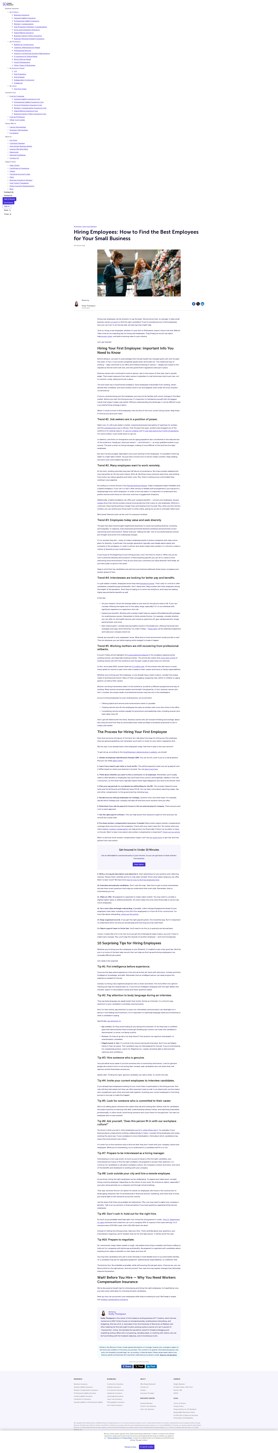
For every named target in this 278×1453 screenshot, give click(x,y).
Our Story (13, 140)
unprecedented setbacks (138, 655)
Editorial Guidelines (18, 155)
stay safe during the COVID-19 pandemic (162, 431)
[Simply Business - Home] (8, 4)
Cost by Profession (17, 117)
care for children (132, 431)
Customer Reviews (17, 143)
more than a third (168, 658)
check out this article (129, 914)
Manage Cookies (130, 1447)
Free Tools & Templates (19, 183)
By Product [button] (14, 12)
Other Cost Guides (17, 120)
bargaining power (147, 583)
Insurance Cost (10, 92)
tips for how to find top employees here (143, 880)
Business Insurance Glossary (21, 180)
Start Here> (139, 864)
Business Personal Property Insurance (29, 39)
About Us (8, 137)
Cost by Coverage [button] (17, 96)
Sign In (7, 206)
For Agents (14, 133)
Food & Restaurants (22, 62)
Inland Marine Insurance (24, 33)
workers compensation (118, 829)
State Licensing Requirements (22, 186)
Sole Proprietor (20, 74)
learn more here (151, 769)
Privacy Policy (127, 1438)
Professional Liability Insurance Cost (29, 102)
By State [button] (13, 86)
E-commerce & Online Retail (25, 56)
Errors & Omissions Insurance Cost (28, 105)
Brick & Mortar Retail (22, 59)
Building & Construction (24, 45)
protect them (106, 336)
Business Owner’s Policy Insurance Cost (30, 114)
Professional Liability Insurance (26, 21)
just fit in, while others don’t (146, 1130)
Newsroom (14, 152)
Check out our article (171, 832)
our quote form (156, 838)
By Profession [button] (15, 42)
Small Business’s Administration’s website (140, 752)
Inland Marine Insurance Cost (26, 111)
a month (114, 322)
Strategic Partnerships (19, 130)
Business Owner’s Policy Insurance (28, 36)
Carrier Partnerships (18, 127)
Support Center (10, 162)
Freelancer (18, 83)
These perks (152, 629)
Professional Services (22, 51)
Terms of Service (113, 1438)
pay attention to (114, 1021)
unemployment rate (112, 428)
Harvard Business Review (137, 486)
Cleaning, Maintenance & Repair (27, 47)
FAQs (12, 177)
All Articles (78, 226)
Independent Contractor (24, 80)
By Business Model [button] (17, 68)
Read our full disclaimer (168, 1355)
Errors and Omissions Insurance (27, 30)
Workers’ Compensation (24, 24)
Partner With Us (10, 123)
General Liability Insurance (25, 18)
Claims (12, 171)
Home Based (19, 77)
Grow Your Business (89, 226)
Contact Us (14, 158)
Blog (11, 189)
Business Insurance (12, 8)
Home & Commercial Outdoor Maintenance (32, 53)
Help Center (15, 165)
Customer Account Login (20, 174)
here (146, 792)
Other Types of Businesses (24, 65)
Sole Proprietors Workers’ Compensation (30, 27)
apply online (117, 761)
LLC (15, 71)
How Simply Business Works (21, 146)
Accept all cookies (146, 1447)
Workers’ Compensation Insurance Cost (30, 108)
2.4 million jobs (138, 666)
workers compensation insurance (114, 1300)
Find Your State (20, 89)
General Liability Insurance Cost (27, 99)
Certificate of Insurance (19, 168)
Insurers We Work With (19, 149)
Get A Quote (9, 199)
